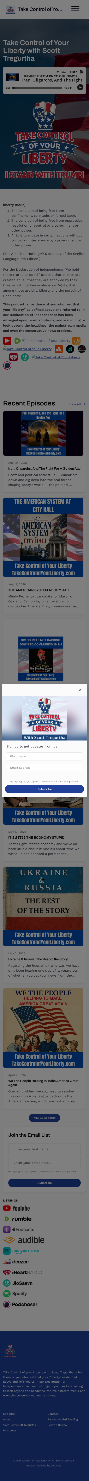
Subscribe (44, 789)
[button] (80, 690)
